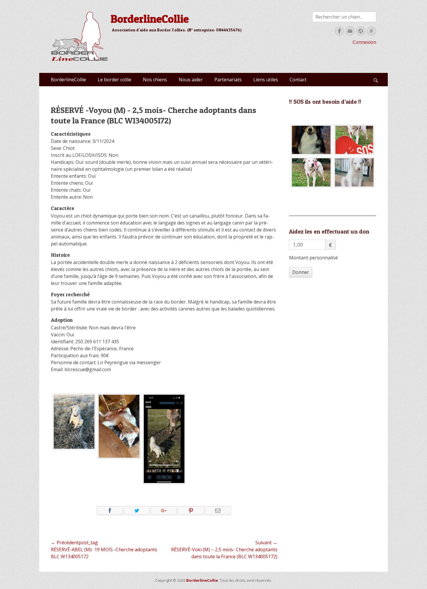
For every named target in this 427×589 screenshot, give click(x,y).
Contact (298, 79)
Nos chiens (155, 79)
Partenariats (228, 79)
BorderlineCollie (150, 18)
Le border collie (114, 79)
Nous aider (191, 79)
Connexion (364, 42)
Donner (300, 272)
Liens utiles (265, 79)
